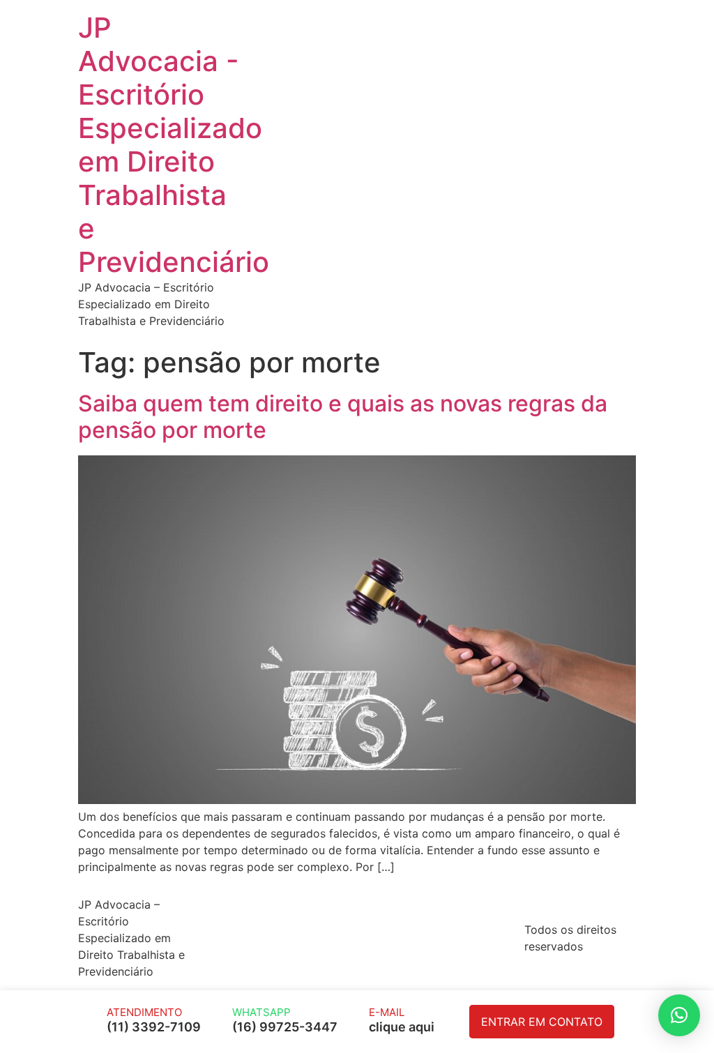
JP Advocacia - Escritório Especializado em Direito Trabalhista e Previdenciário (173, 144)
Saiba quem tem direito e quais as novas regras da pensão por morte (342, 417)
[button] (679, 1015)
